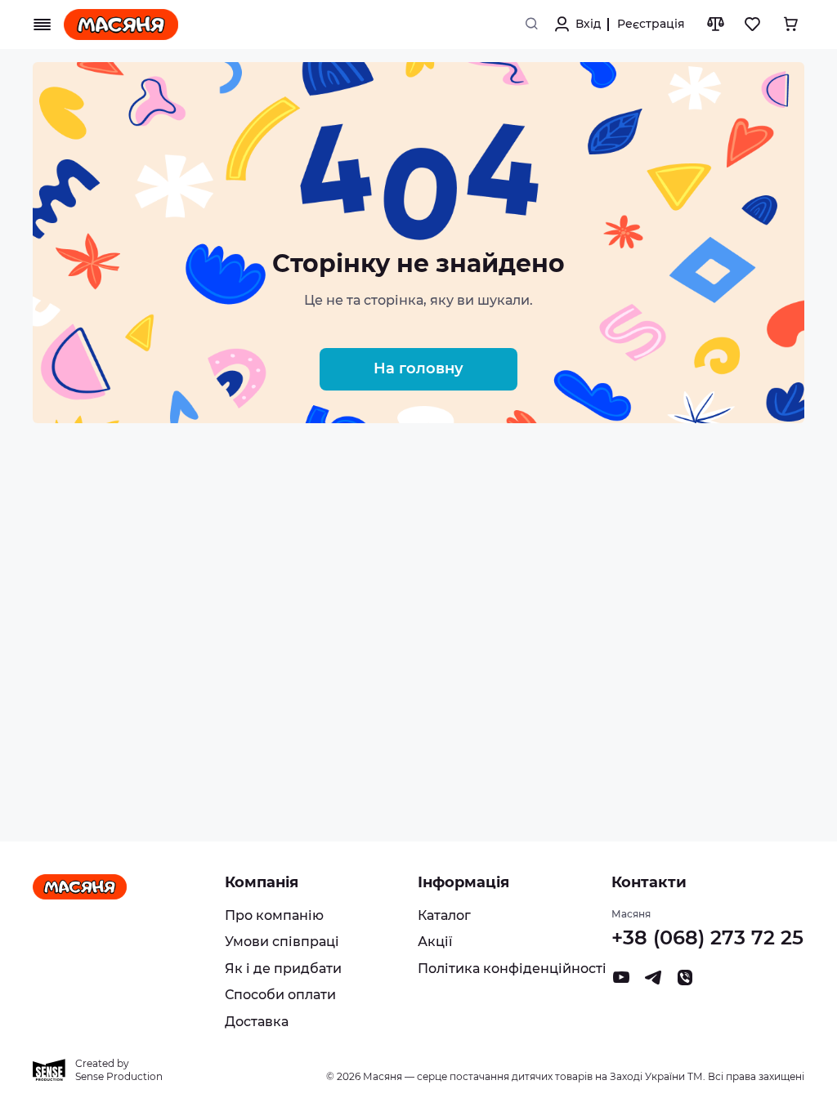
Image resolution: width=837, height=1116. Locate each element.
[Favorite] (753, 24)
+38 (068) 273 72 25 (707, 937)
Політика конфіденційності (512, 968)
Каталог (444, 915)
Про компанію (274, 915)
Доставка (257, 1021)
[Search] (531, 24)
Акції (435, 941)
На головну (418, 368)
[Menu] (42, 24)
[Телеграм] (653, 981)
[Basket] (790, 24)
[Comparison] (715, 24)
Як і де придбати (283, 968)
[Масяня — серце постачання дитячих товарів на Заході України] (121, 24)
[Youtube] (621, 981)
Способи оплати (280, 994)
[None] (685, 981)
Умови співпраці (282, 941)
